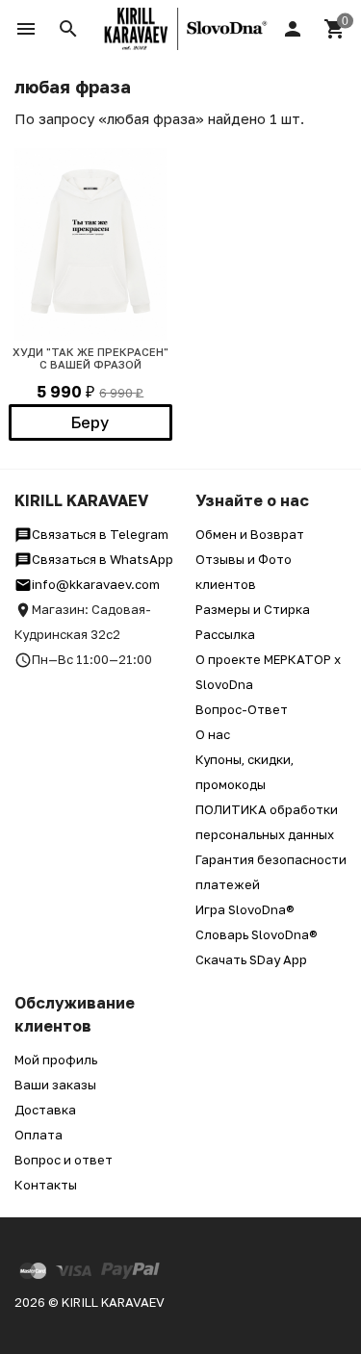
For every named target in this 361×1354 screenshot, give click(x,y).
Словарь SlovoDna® (256, 934)
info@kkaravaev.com (96, 584)
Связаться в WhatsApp (102, 559)
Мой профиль (55, 1059)
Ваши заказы (55, 1084)
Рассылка (225, 634)
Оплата (38, 1134)
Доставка (45, 1109)
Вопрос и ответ (63, 1159)
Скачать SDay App (251, 959)
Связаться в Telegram (100, 534)
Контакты (45, 1184)
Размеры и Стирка (252, 609)
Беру (90, 422)
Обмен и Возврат (249, 534)
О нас (212, 734)
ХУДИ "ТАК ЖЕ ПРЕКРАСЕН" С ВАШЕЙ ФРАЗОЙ (90, 357)
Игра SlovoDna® (245, 909)
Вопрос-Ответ (241, 709)
